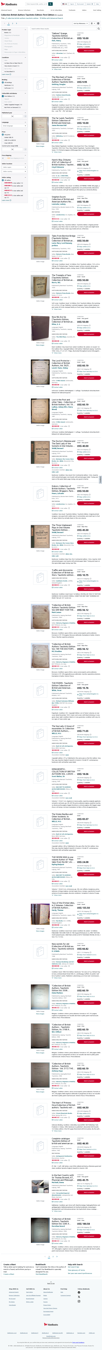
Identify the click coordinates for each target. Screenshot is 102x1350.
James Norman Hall (59, 125)
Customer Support (66, 1295)
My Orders (12, 1302)
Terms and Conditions (78, 1342)
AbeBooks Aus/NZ (57, 1333)
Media (45, 1295)
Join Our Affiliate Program (33, 1295)
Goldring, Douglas (59, 84)
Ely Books (59, 921)
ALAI (67, 798)
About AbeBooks (48, 1292)
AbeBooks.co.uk (11, 1333)
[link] (98, 23)
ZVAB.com (92, 1333)
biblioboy (59, 136)
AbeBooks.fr (34, 1333)
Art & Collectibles (56, 10)
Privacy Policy (47, 1305)
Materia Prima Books (63, 254)
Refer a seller (29, 1302)
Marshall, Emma (58, 1182)
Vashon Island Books (63, 95)
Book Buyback (30, 1298)
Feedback (100, 479)
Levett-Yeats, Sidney (60, 368)
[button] (5, 23)
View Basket (12, 1305)
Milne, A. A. (56, 324)
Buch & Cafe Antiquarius (64, 746)
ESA (71, 470)
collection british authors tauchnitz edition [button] (22, 18)
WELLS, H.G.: (56, 733)
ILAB (57, 472)
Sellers (84, 10)
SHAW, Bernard (57, 448)
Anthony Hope (57, 1071)
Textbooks (72, 10)
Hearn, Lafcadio (58, 493)
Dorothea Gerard (58, 1226)
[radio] (3, 85)
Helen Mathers (57, 993)
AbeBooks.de (24, 1333)
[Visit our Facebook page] (79, 1293)
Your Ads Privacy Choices (50, 1308)
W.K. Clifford (56, 1032)
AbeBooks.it (45, 1333)
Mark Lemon (56, 612)
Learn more (5, 74)
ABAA (67, 470)
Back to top (51, 1283)
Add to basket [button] (89, 51)
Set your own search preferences (80, 1273)
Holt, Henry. (56, 41)
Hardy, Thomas (57, 910)
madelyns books (61, 581)
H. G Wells (55, 951)
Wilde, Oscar (57, 690)
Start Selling (97, 10)
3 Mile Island (60, 380)
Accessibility (46, 1314)
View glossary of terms (76, 1270)
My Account (80, 4)
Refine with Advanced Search (52, 18)
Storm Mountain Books (64, 1113)
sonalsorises (60, 215)
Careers (45, 1298)
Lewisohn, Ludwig (58, 204)
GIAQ (67, 755)
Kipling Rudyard (58, 864)
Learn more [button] (5, 200)
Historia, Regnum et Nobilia (65, 623)
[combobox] (36, 4)
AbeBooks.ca (70, 1333)
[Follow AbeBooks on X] (79, 1297)
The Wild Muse (61, 337)
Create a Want (8, 1274)
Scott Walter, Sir (58, 776)
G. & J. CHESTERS (62, 175)
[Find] (50, 4)
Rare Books (40, 10)
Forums (45, 1302)
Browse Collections (24, 10)
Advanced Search (6, 10)
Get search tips (73, 1267)
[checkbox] (3, 32)
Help (97, 4)
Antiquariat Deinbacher (64, 1156)
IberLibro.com (81, 1333)
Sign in (72, 4)
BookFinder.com (51, 1337)
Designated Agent (48, 1311)
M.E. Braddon (57, 651)
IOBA (53, 472)
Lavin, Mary (56, 243)
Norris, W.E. (56, 282)
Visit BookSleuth (42, 1274)
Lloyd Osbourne (58, 167)
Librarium (59, 53)
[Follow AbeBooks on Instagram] (79, 1301)
